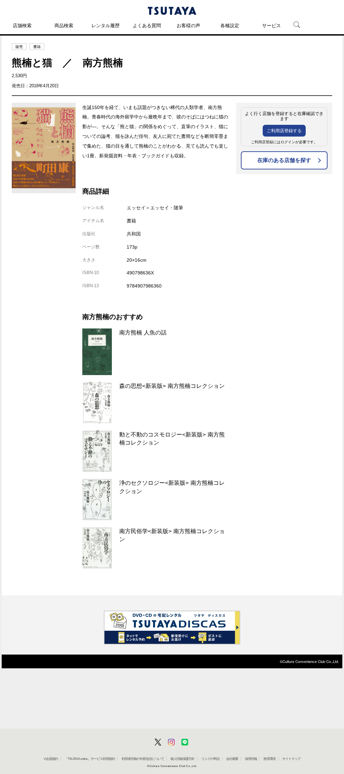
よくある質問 (147, 25)
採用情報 (251, 759)
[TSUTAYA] (172, 11)
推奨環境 (269, 759)
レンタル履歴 (105, 25)
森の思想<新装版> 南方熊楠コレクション (172, 385)
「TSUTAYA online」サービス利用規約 (89, 759)
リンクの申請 (210, 759)
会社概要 (232, 759)
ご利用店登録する (284, 130)
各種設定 (229, 25)
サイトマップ (291, 759)
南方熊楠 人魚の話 (143, 332)
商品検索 (63, 25)
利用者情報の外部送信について (143, 759)
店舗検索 (22, 25)
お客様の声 (188, 25)
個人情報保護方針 (182, 759)
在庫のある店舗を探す (284, 160)
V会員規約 (51, 759)
